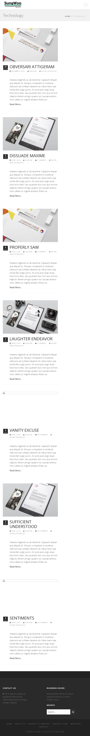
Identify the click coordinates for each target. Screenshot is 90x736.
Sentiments (22, 618)
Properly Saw (24, 247)
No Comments (42, 435)
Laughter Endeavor (31, 338)
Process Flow (60, 724)
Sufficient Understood (23, 524)
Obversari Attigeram (32, 66)
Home (67, 16)
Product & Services (39, 724)
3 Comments (41, 160)
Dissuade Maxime (27, 155)
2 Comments (41, 343)
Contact (43, 727)
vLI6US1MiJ (33, 71)
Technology (52, 71)
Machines (76, 724)
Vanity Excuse (24, 430)
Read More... (16, 104)
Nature (44, 71)
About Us (20, 724)
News (11, 163)
